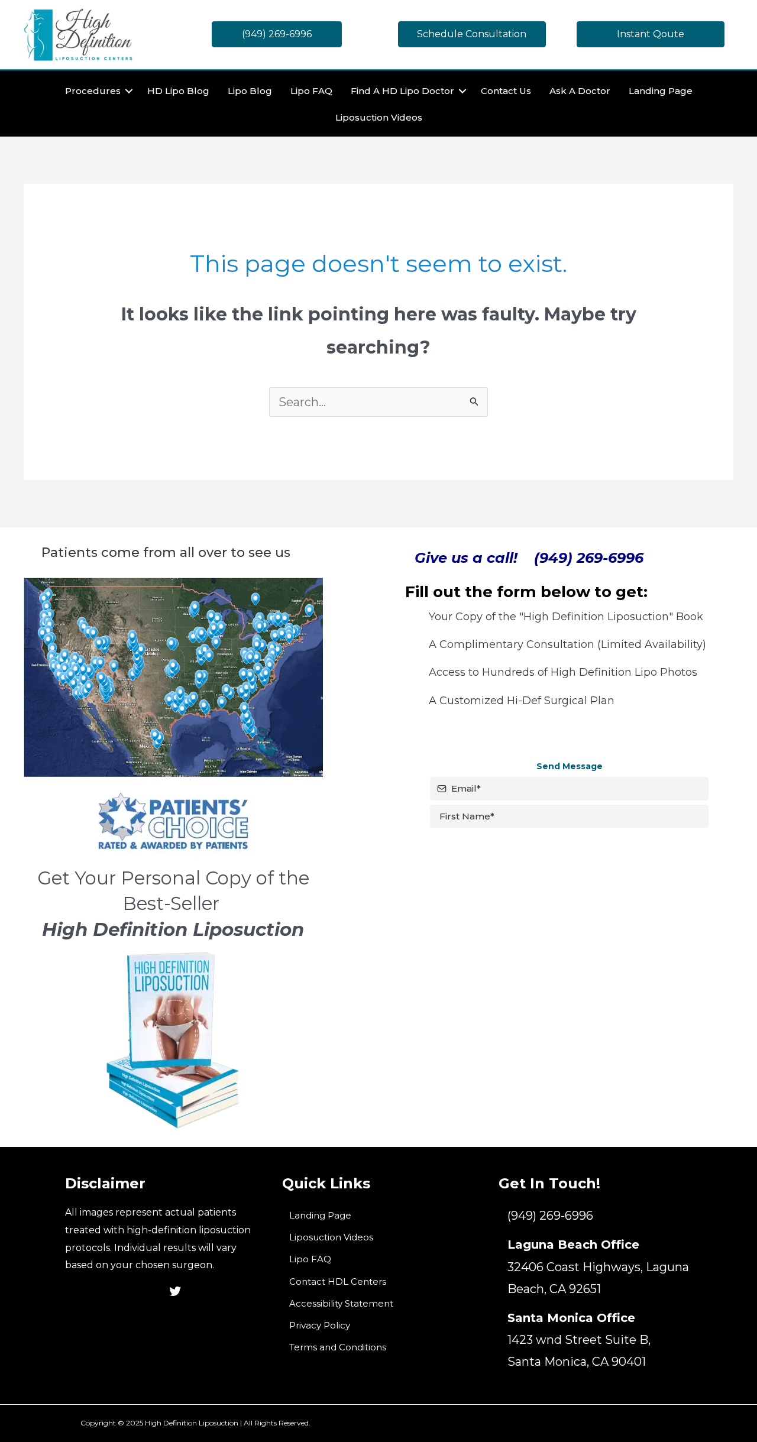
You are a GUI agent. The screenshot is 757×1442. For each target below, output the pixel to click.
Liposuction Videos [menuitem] (378, 117)
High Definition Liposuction (191, 1422)
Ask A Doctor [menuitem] (579, 90)
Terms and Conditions (337, 1347)
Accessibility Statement (341, 1303)
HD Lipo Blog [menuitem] (178, 90)
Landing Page (320, 1215)
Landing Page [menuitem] (661, 90)
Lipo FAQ (310, 1259)
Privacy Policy (319, 1325)
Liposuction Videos (331, 1237)
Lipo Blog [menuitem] (250, 90)
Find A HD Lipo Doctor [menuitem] (402, 90)
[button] (129, 90)
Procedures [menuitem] (93, 90)
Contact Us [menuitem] (506, 90)
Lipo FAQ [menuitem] (311, 90)
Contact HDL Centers (337, 1281)
